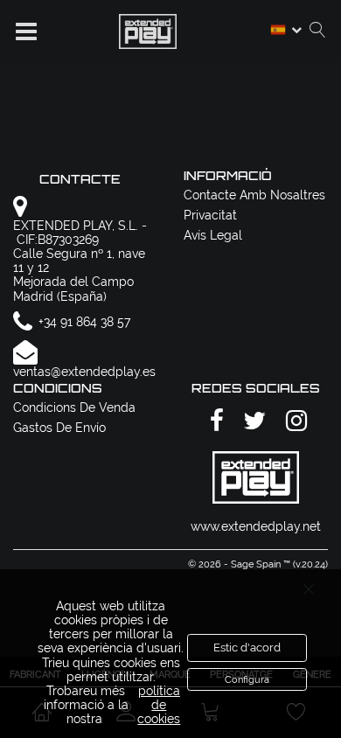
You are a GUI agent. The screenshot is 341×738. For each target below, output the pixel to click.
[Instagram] (294, 421)
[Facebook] (214, 421)
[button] (26, 31)
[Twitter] (252, 421)
